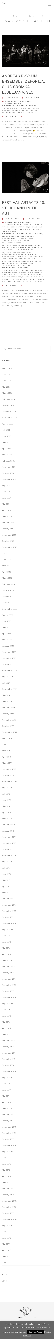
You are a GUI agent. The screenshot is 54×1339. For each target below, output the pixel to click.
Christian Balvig (10, 231)
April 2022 (6, 634)
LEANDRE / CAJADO (26, 259)
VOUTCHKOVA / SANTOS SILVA (15, 281)
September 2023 (9, 547)
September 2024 (9, 479)
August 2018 (7, 788)
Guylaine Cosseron (11, 245)
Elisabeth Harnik (25, 236)
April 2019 (6, 757)
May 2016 (6, 948)
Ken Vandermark (37, 256)
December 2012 (9, 1201)
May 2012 (6, 1244)
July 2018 (6, 794)
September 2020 (9, 689)
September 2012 (9, 1219)
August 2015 (7, 1003)
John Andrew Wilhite (28, 254)
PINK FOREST (24, 268)
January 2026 (8, 405)
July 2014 (6, 1084)
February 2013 (8, 1188)
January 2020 (8, 714)
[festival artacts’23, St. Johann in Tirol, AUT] (25, 178)
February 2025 (8, 461)
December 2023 (9, 535)
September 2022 (9, 609)
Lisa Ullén (7, 261)
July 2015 (6, 1010)
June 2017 (6, 874)
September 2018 (9, 781)
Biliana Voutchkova (12, 229)
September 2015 (9, 997)
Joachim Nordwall (11, 252)
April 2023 (6, 572)
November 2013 (9, 1133)
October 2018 (8, 775)
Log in (4, 1281)
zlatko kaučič (36, 281)
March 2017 (7, 892)
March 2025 (7, 455)
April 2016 (6, 954)
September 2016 (9, 923)
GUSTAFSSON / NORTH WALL (14, 243)
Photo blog (11, 116)
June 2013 (6, 1164)
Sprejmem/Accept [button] (35, 1332)
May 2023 (6, 566)
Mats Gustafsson (24, 263)
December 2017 (9, 837)
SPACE (5, 274)
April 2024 (6, 510)
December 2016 (9, 905)
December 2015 (9, 979)
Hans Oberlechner (31, 245)
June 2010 (6, 1262)
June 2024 (6, 498)
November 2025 (9, 412)
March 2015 (7, 1034)
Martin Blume (8, 263)
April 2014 (6, 1102)
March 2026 (7, 393)
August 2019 (7, 738)
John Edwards (9, 256)
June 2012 (6, 1238)
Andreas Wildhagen (32, 225)
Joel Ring (25, 252)
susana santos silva (31, 274)
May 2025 (6, 442)
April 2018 (6, 812)
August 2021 (7, 677)
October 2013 (8, 1139)
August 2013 (7, 1151)
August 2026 (7, 368)
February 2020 (8, 707)
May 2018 (6, 806)
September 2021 (9, 671)
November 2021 (9, 658)
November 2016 (9, 911)
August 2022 (7, 615)
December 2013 (9, 1127)
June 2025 (6, 436)
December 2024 (9, 467)
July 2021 (6, 683)
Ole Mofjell (24, 265)
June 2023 (6, 560)
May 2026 (6, 387)
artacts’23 (23, 227)
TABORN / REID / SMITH (32, 277)
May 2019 (6, 751)
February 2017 (8, 899)
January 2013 (8, 1195)
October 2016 (8, 917)
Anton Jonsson (9, 227)
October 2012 (8, 1213)
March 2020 (7, 701)
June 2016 (6, 942)
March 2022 (7, 640)
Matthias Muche (9, 265)
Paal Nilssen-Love (27, 112)
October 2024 (8, 473)
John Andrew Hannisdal (13, 110)
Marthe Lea (31, 110)
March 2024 (7, 516)
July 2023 (6, 553)
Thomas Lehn (8, 279)
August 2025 (7, 424)
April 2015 (6, 1028)
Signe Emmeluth (10, 270)
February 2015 (8, 1040)
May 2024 (6, 504)
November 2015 (9, 985)
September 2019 (9, 732)
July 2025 (6, 430)
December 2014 (9, 1053)
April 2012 (6, 1250)
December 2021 (9, 652)
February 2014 (8, 1114)
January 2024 (8, 529)
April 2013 (6, 1176)
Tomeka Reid (21, 279)
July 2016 (6, 936)
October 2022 (8, 603)
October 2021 (8, 664)
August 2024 (7, 486)
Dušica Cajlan (9, 236)
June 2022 (6, 621)
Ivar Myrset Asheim (29, 108)
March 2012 (7, 1256)
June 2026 (6, 381)
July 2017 (6, 868)
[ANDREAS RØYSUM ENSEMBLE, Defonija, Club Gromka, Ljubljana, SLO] (25, 51)
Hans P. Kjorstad (10, 108)
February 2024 (8, 523)
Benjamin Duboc (37, 227)
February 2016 (8, 966)
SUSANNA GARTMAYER (11, 277)
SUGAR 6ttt (14, 274)
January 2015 (8, 1047)
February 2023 (8, 584)
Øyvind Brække (9, 112)
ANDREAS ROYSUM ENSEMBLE (18, 101)
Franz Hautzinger (10, 240)
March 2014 (7, 1108)
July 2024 (6, 492)
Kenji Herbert (10, 259)
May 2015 (6, 1022)
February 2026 (8, 399)
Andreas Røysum (13, 103)
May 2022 (6, 627)
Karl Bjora (22, 256)
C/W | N (26, 229)
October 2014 (8, 1065)
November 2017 (9, 843)
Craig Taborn (35, 234)
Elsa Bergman (9, 238)
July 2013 (6, 1158)
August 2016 (7, 929)
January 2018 (8, 831)
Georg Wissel (27, 240)
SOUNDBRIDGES (37, 272)
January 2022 (8, 646)
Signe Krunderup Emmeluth (15, 272)
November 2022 (9, 597)
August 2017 (7, 862)
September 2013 (9, 1145)
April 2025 (6, 449)
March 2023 (7, 578)
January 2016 (8, 973)
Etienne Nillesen (25, 238)
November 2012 (9, 1207)
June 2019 (6, 744)
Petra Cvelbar (32, 97)
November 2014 (9, 1059)
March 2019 (7, 763)
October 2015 (8, 991)
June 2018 (6, 800)
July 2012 (6, 1232)
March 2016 (7, 960)
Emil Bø (33, 106)
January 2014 (8, 1121)
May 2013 (6, 1170)
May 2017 (6, 880)
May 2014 (6, 1096)
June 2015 (6, 1016)
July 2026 (6, 375)
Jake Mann (28, 249)
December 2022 (9, 590)
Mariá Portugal (21, 261)
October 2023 (8, 541)
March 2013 (7, 1182)
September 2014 (9, 1071)
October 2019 (8, 726)
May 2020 (6, 695)
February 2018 (8, 825)
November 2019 (9, 720)
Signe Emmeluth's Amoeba (31, 270)
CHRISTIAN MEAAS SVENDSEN (15, 106)
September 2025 (9, 418)
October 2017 (8, 849)
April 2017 (6, 886)
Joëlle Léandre (9, 254)
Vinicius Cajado (36, 279)
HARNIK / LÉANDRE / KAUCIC (32, 247)
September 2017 (9, 855)
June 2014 (6, 1090)
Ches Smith (36, 229)
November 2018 (9, 769)
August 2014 (7, 1077)
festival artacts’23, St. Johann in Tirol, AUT (23, 208)
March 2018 (7, 818)
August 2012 (7, 1225)
